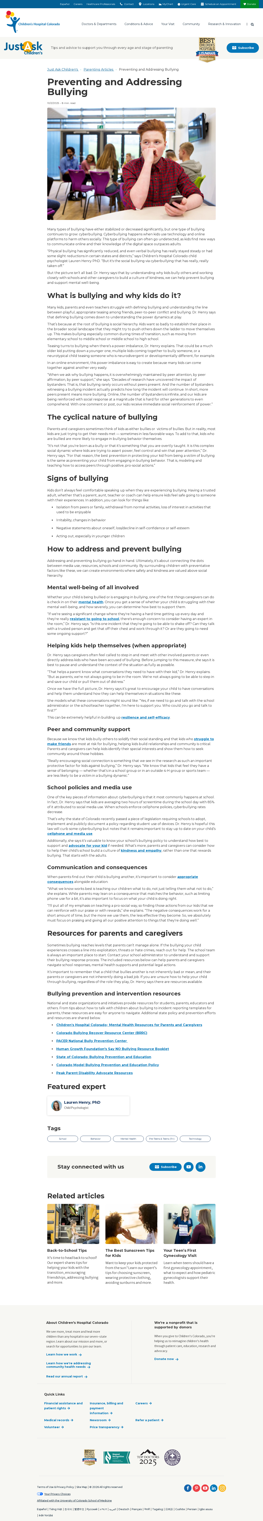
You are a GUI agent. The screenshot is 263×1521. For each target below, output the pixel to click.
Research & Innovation (224, 24)
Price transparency (104, 1427)
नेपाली (147, 1509)
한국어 (68, 1509)
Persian (192, 1509)
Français (137, 1509)
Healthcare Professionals (101, 4)
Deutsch (124, 1509)
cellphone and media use (69, 834)
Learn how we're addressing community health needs (68, 1365)
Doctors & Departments (99, 24)
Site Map (81, 1487)
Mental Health (128, 1138)
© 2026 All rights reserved (105, 1487)
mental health (90, 602)
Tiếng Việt (55, 1509)
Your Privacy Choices (57, 1494)
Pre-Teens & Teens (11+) (161, 1138)
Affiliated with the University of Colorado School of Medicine (74, 1500)
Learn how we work (61, 1354)
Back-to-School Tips (67, 1250)
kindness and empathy (141, 851)
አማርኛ (103, 1509)
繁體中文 (79, 1509)
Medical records (56, 1420)
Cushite (180, 1509)
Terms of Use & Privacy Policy (55, 1487)
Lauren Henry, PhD (82, 1102)
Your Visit (167, 24)
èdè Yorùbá (46, 1515)
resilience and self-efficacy (145, 717)
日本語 (169, 1509)
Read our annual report (64, 1376)
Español (64, 4)
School (62, 1138)
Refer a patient (147, 1420)
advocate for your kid (88, 846)
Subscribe (246, 48)
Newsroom (98, 1420)
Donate (251, 4)
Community (191, 24)
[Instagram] (222, 1488)
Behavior (95, 1138)
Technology (195, 1138)
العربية (112, 1509)
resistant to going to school (94, 619)
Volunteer (52, 1427)
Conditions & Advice (139, 24)
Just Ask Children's (63, 69)
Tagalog (157, 1509)
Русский (92, 1509)
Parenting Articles (99, 69)
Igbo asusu (206, 1509)
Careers (78, 4)
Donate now (164, 1359)
